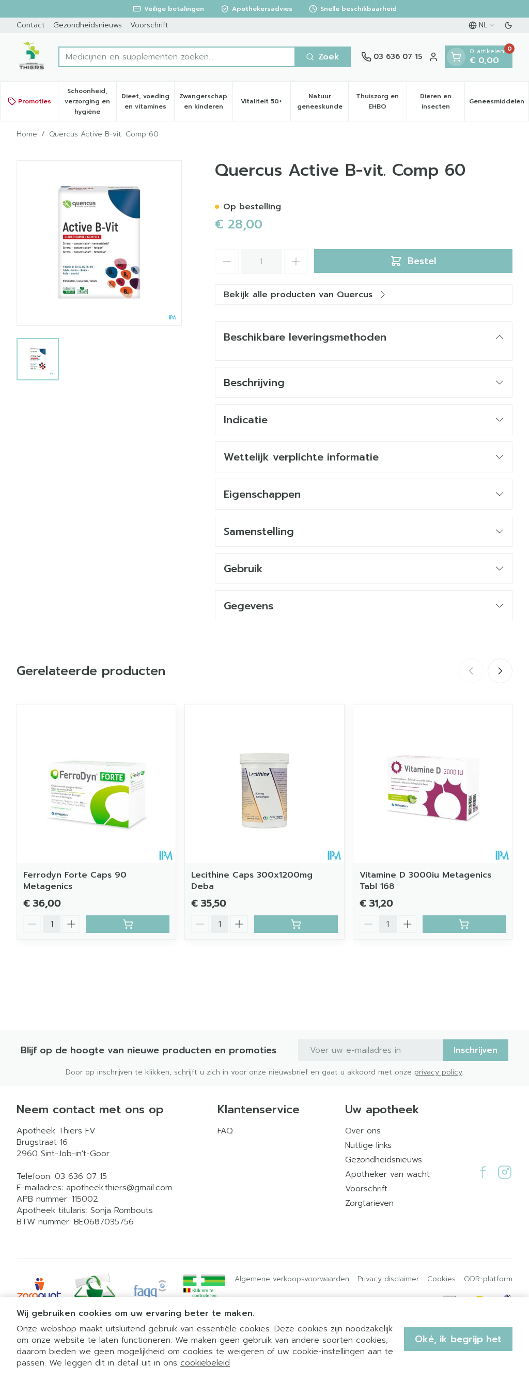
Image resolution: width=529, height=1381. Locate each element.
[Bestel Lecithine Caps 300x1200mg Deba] (295, 924)
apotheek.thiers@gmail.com (119, 1187)
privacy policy (438, 1072)
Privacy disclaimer (388, 1279)
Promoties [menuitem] (34, 101)
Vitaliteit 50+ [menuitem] (265, 104)
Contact (31, 25)
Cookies (441, 1279)
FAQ (225, 1131)
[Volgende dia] (500, 670)
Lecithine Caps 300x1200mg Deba (252, 881)
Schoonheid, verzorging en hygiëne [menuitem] (90, 101)
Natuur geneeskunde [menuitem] (322, 101)
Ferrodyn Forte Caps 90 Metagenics (75, 881)
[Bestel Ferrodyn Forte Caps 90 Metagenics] (127, 924)
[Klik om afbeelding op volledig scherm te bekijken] (99, 243)
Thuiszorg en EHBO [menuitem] (381, 101)
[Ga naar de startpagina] (32, 56)
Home (27, 134)
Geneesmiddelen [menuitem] (498, 104)
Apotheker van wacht (387, 1174)
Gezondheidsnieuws (87, 25)
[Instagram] (504, 1172)
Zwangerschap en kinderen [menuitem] (205, 101)
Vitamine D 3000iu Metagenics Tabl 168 (425, 881)
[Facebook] (483, 1172)
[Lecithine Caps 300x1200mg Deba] (264, 783)
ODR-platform (488, 1279)
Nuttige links (368, 1145)
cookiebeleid (205, 1363)
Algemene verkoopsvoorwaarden (292, 1279)
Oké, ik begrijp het (458, 1339)
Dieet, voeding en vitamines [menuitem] (147, 101)
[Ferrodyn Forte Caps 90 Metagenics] (96, 783)
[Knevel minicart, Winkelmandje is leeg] (456, 57)
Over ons (363, 1131)
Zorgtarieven (369, 1203)
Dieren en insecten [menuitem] (442, 101)
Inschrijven (475, 1050)
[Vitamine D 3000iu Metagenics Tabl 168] (432, 783)
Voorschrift (149, 25)
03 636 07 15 (81, 1176)
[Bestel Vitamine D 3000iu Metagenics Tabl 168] (464, 924)
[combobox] (176, 57)
